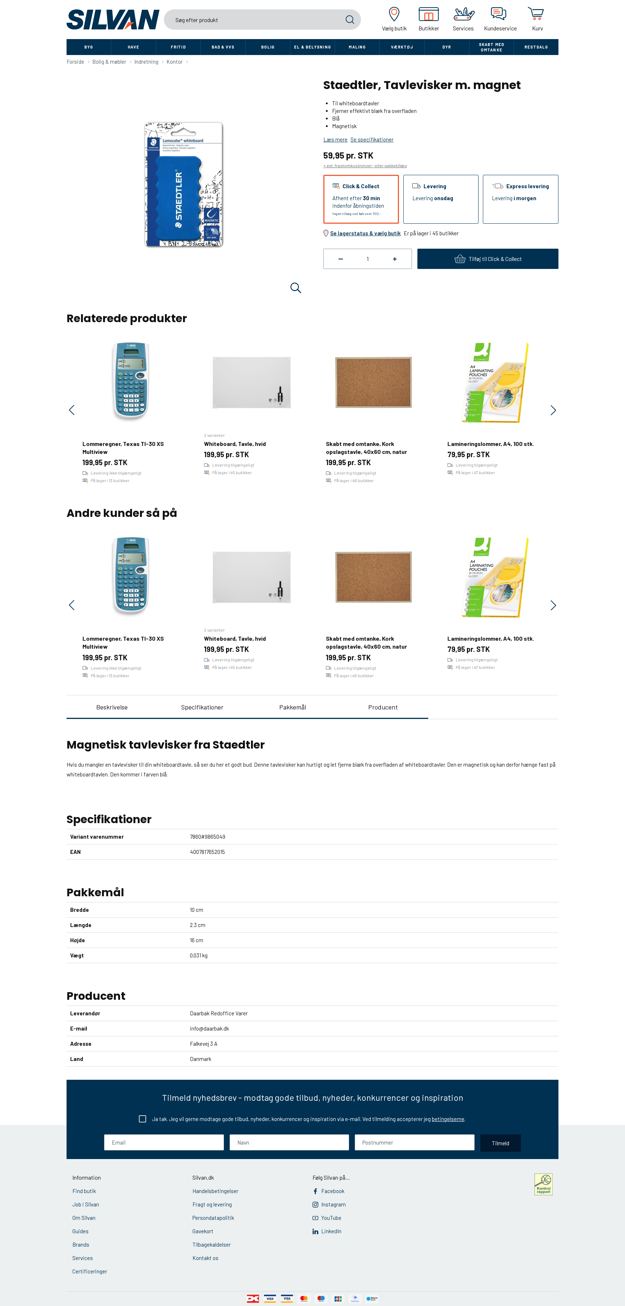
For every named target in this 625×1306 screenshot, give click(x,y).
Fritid (178, 47)
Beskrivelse (112, 707)
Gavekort (202, 1231)
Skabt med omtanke (491, 47)
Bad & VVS (223, 47)
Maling (357, 47)
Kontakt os (205, 1258)
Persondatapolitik (213, 1217)
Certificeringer (89, 1271)
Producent (383, 707)
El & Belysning (312, 47)
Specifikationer (202, 707)
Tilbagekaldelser (211, 1244)
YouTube (331, 1217)
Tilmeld (500, 1142)
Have (133, 47)
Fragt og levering (212, 1204)
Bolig (268, 47)
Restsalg (536, 47)
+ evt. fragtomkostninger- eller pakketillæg (365, 165)
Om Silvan (83, 1217)
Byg (88, 47)
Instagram (333, 1204)
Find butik (84, 1191)
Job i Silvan (85, 1204)
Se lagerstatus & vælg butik (365, 233)
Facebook (332, 1191)
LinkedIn (331, 1231)
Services (82, 1258)
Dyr (446, 47)
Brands (80, 1244)
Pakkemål (292, 707)
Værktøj (402, 47)
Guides (80, 1231)
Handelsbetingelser (215, 1191)
